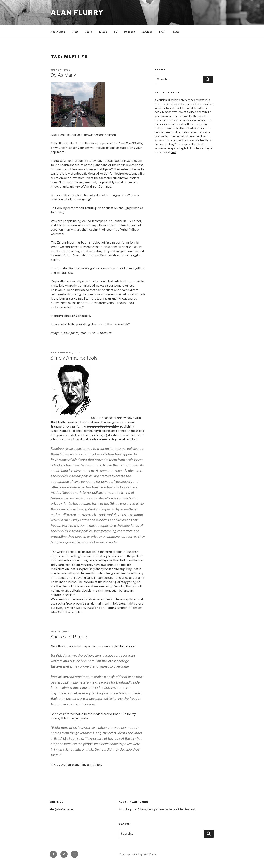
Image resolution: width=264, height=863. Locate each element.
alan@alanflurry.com (62, 809)
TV (115, 31)
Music (103, 31)
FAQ (162, 31)
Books (88, 31)
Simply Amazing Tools (73, 358)
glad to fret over (125, 646)
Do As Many (63, 75)
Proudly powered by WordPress (137, 854)
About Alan (57, 31)
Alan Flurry (77, 13)
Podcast (129, 31)
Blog (75, 31)
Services (147, 31)
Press (175, 31)
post (173, 152)
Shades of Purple (68, 637)
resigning (83, 199)
